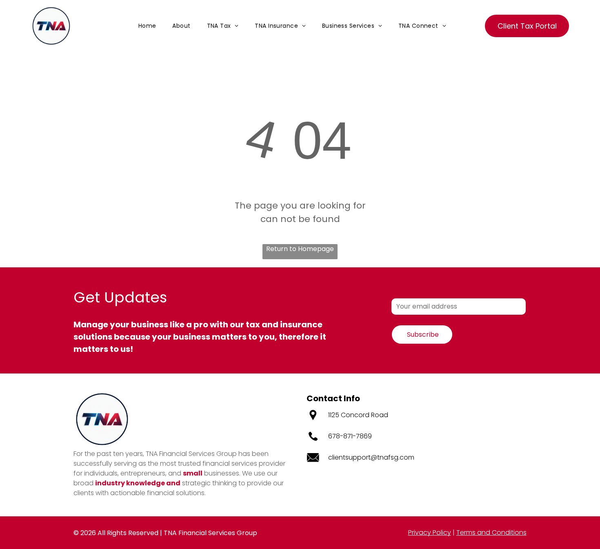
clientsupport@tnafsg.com (371, 457)
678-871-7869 (350, 436)
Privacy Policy (429, 532)
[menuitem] (147, 26)
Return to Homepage (300, 248)
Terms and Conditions (491, 532)
